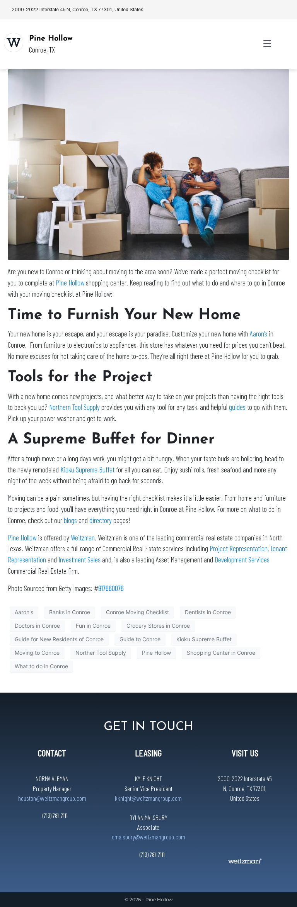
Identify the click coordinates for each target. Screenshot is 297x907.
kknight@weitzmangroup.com (148, 798)
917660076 (111, 588)
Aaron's (24, 612)
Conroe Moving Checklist (137, 612)
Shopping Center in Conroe (221, 652)
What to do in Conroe (41, 666)
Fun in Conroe (93, 625)
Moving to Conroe (37, 652)
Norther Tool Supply (100, 652)
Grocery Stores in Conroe (158, 625)
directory (100, 520)
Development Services (242, 559)
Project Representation (239, 548)
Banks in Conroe (69, 612)
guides (237, 407)
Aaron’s (258, 333)
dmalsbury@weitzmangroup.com (148, 837)
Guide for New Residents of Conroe (59, 639)
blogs (70, 520)
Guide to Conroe (139, 639)
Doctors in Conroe (37, 625)
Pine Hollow (51, 38)
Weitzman (83, 537)
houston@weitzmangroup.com (52, 798)
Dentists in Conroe (208, 612)
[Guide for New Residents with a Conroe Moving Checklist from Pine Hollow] (148, 164)
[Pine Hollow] (13, 42)
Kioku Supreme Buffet (87, 469)
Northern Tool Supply (74, 407)
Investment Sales (80, 559)
